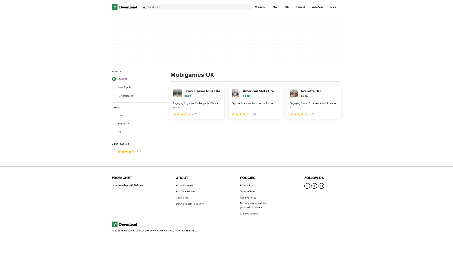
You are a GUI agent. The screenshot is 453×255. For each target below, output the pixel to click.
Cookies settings (249, 213)
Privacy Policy (247, 185)
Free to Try (123, 123)
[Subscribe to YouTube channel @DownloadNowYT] (321, 186)
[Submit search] (144, 7)
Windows (260, 7)
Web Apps (317, 7)
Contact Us (182, 197)
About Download (185, 185)
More (333, 6)
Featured (122, 78)
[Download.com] (124, 7)
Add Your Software (186, 191)
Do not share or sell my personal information (253, 205)
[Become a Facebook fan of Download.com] (307, 186)
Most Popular (124, 87)
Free (120, 115)
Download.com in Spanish (190, 203)
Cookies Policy (248, 197)
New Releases (125, 95)
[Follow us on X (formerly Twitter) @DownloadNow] (314, 186)
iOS (287, 7)
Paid (119, 132)
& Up (139, 151)
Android (300, 7)
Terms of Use (247, 191)
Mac (275, 7)
